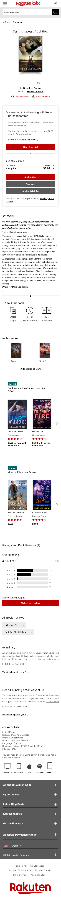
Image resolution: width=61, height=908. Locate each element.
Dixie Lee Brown (32, 88)
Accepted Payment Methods (20, 834)
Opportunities (11, 794)
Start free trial (30, 147)
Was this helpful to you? (14, 672)
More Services (20, 875)
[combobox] (14, 625)
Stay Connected (12, 814)
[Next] (57, 423)
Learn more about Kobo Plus (22, 139)
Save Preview (43, 96)
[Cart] (55, 3)
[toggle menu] (5, 3)
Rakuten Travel (42, 870)
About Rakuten (38, 875)
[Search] (55, 12)
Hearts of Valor (35, 91)
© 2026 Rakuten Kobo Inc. (16, 855)
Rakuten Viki (21, 866)
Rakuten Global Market (20, 870)
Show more (52, 658)
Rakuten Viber (37, 866)
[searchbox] (30, 12)
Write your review (30, 603)
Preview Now (22, 96)
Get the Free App (13, 823)
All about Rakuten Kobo (17, 785)
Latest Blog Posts (13, 804)
